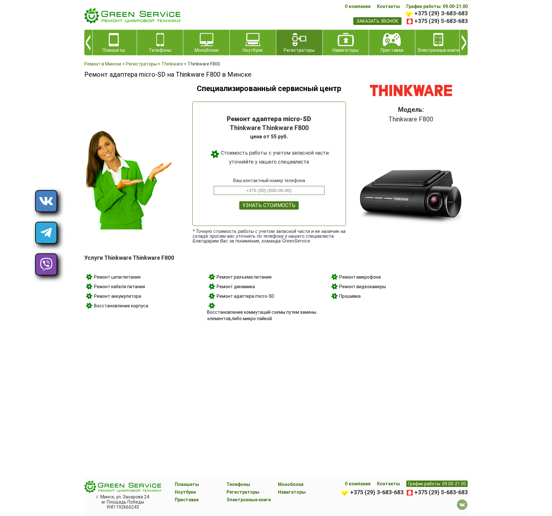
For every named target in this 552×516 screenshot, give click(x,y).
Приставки (187, 499)
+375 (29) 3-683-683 (441, 13)
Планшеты (187, 484)
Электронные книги (248, 499)
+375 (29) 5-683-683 (441, 21)
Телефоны (238, 484)
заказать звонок (377, 21)
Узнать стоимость (268, 205)
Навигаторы (292, 492)
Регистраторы (242, 492)
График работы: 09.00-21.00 (437, 6)
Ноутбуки (185, 492)
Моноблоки (290, 484)
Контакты (388, 6)
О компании (358, 6)
